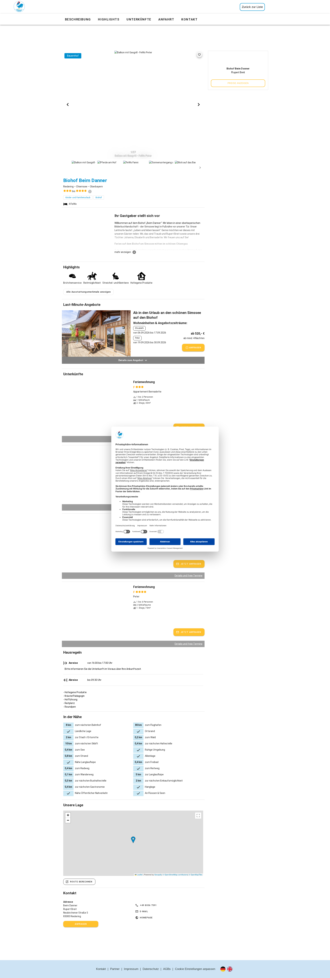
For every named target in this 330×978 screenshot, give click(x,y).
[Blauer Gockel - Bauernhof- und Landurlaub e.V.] (19, 7)
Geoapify (158, 874)
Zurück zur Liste (252, 7)
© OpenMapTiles (195, 874)
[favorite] (199, 54)
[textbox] (158, 235)
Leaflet (139, 874)
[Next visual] (199, 104)
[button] (133, 840)
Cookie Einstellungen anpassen (195, 969)
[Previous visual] (68, 104)
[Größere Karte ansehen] (198, 815)
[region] (133, 843)
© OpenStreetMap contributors (175, 874)
